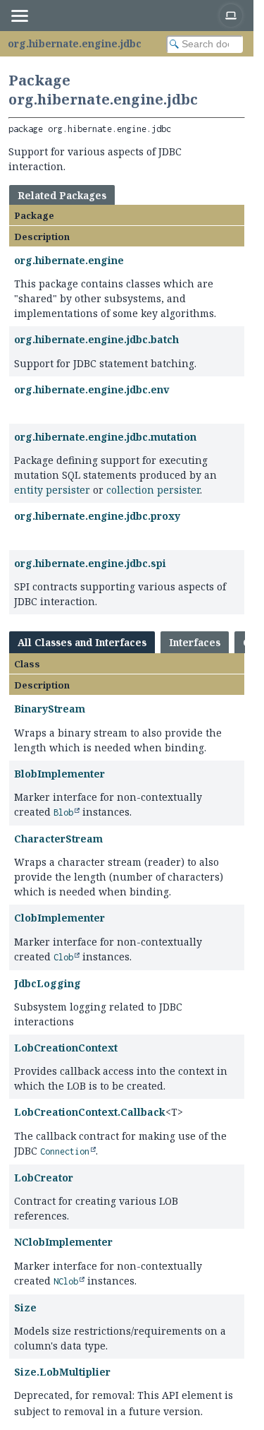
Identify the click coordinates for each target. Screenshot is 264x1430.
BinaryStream (49, 708)
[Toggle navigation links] (19, 15)
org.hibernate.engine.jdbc (75, 43)
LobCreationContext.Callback (89, 1112)
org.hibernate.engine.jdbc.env (91, 389)
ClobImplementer (59, 917)
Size (25, 1307)
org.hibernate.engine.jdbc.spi (90, 563)
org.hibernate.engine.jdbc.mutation (105, 436)
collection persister (153, 489)
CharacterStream (58, 838)
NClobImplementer (63, 1242)
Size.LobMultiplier (62, 1371)
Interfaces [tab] (194, 642)
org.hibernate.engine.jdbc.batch (96, 339)
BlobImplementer (59, 773)
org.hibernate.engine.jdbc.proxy (97, 516)
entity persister (52, 489)
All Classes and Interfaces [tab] (82, 642)
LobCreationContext (66, 1047)
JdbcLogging (47, 983)
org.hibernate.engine (69, 260)
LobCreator (43, 1177)
